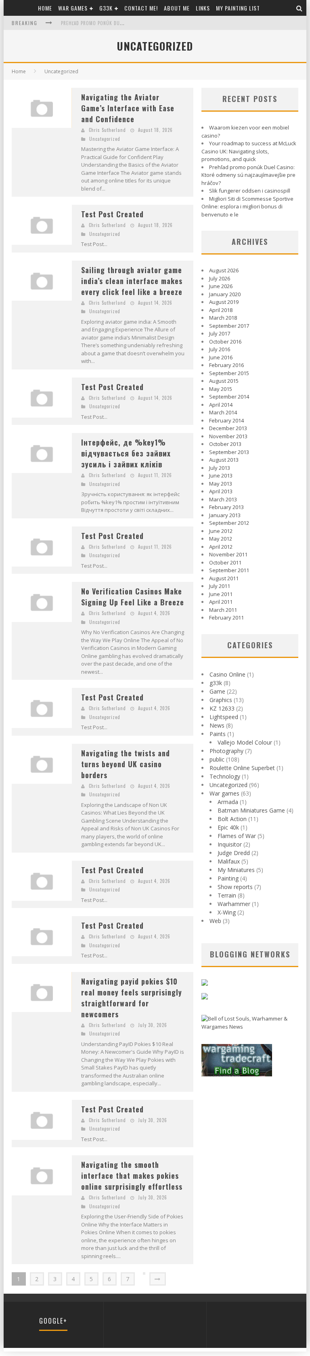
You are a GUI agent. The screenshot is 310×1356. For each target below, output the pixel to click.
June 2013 (220, 475)
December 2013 (228, 428)
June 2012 (220, 531)
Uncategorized (61, 71)
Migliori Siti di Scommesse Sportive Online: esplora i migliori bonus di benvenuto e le (247, 206)
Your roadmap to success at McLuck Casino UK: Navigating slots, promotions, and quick (248, 151)
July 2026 (219, 278)
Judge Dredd (234, 853)
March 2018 (223, 317)
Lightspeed (223, 717)
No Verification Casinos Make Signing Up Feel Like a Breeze (132, 596)
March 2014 (223, 412)
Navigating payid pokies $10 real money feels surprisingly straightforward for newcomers (131, 997)
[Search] (299, 8)
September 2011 (229, 570)
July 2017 (219, 333)
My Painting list (238, 8)
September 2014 (229, 396)
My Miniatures (236, 870)
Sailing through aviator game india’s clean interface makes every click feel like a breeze (131, 281)
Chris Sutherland (107, 130)
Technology (224, 776)
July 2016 (219, 349)
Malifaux (229, 861)
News (216, 725)
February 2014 (226, 420)
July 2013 (219, 467)
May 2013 (220, 483)
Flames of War (237, 836)
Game (217, 691)
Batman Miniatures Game (251, 810)
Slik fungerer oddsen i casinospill (249, 190)
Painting (228, 878)
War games (73, 8)
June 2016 (220, 357)
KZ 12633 (222, 708)
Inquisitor (230, 844)
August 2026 (224, 270)
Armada (228, 802)
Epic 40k (228, 827)
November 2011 (228, 554)
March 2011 (223, 609)
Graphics (220, 700)
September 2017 (229, 325)
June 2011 (220, 594)
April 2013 (220, 491)
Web (215, 921)
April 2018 (220, 310)
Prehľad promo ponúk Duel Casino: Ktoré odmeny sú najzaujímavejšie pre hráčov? (248, 175)
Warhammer (234, 904)
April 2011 (220, 601)
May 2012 (220, 538)
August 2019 (224, 302)
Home (45, 8)
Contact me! (141, 8)
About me (177, 8)
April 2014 (220, 404)
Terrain (227, 895)
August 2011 (224, 578)
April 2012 (220, 546)
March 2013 (223, 499)
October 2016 (225, 341)
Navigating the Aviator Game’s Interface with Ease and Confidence (127, 108)
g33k (106, 8)
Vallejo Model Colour (245, 742)
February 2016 (226, 365)
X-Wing (227, 912)
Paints (217, 734)
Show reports (235, 887)
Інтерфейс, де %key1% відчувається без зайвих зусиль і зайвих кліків (126, 453)
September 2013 (229, 452)
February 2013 (226, 507)
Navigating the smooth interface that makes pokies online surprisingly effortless (131, 1175)
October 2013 (225, 444)
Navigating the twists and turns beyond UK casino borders (125, 764)
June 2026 (220, 286)
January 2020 (225, 294)
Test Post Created (112, 214)
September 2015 (229, 373)
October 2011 (225, 562)
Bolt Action (232, 819)
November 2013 (228, 436)
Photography (226, 751)
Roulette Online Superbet (242, 768)
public (216, 759)
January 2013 (225, 515)
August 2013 (224, 459)
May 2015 (220, 389)
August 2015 (224, 380)
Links (203, 8)
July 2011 (219, 586)
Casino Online (227, 674)
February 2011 (226, 617)
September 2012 (229, 522)
